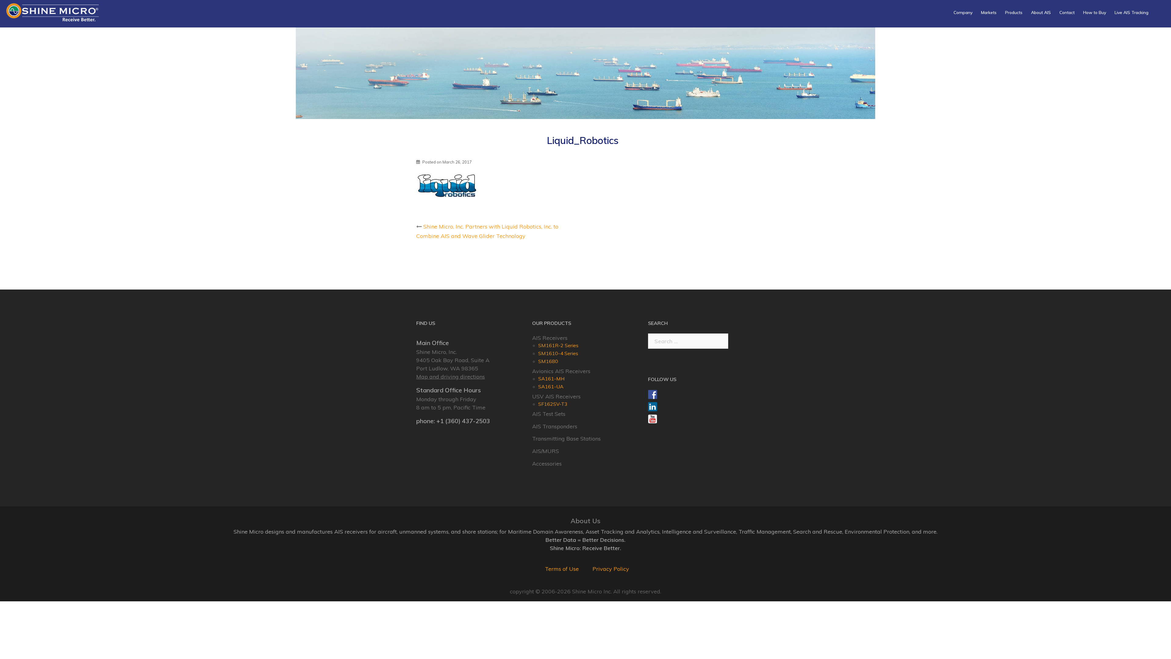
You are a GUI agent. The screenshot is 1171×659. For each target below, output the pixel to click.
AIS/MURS (545, 451)
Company (963, 12)
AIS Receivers (550, 337)
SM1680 (548, 361)
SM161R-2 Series (558, 345)
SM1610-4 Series (558, 353)
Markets (989, 12)
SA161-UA (551, 387)
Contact (1067, 12)
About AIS (1041, 12)
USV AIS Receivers (556, 396)
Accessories (547, 463)
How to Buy (1094, 12)
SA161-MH (551, 379)
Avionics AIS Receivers (561, 371)
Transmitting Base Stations (566, 438)
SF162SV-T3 (553, 404)
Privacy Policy (611, 568)
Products (1013, 12)
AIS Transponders (554, 426)
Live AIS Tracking (1131, 12)
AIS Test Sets (548, 413)
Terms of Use (562, 568)
